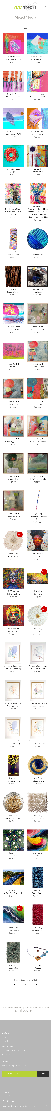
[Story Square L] (13, 313)
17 (32, 984)
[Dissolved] (37, 840)
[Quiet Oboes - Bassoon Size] (37, 500)
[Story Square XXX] (13, 81)
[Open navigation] (5, 6)
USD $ (6, 1093)
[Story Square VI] (37, 156)
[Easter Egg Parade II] (13, 426)
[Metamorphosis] (37, 765)
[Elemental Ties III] (13, 463)
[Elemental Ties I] (37, 388)
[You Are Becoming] (13, 727)
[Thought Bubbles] (37, 313)
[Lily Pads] (13, 840)
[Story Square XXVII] (37, 81)
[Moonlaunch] (37, 276)
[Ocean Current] (37, 877)
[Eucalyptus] (13, 952)
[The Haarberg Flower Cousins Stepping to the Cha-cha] (13, 193)
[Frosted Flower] (13, 540)
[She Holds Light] (13, 690)
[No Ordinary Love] (13, 578)
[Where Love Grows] (37, 727)
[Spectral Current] (13, 239)
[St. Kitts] (13, 351)
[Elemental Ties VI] (13, 388)
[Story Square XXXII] (13, 43)
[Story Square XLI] (37, 118)
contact (5, 1041)
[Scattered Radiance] (13, 914)
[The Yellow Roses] (13, 765)
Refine (26, 28)
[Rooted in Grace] (37, 690)
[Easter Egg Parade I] (37, 426)
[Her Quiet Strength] (37, 653)
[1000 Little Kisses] (37, 914)
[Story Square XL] (13, 156)
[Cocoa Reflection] (13, 276)
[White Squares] (37, 802)
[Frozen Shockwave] (37, 239)
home (4, 1037)
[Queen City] (37, 578)
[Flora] (37, 615)
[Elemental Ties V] (37, 351)
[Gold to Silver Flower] (13, 802)
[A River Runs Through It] (13, 877)
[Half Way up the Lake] (37, 463)
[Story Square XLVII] (13, 118)
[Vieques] (37, 952)
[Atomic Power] (13, 615)
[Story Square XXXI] (37, 43)
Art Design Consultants (26, 1106)
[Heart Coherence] (13, 500)
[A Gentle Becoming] (13, 653)
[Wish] (37, 540)
